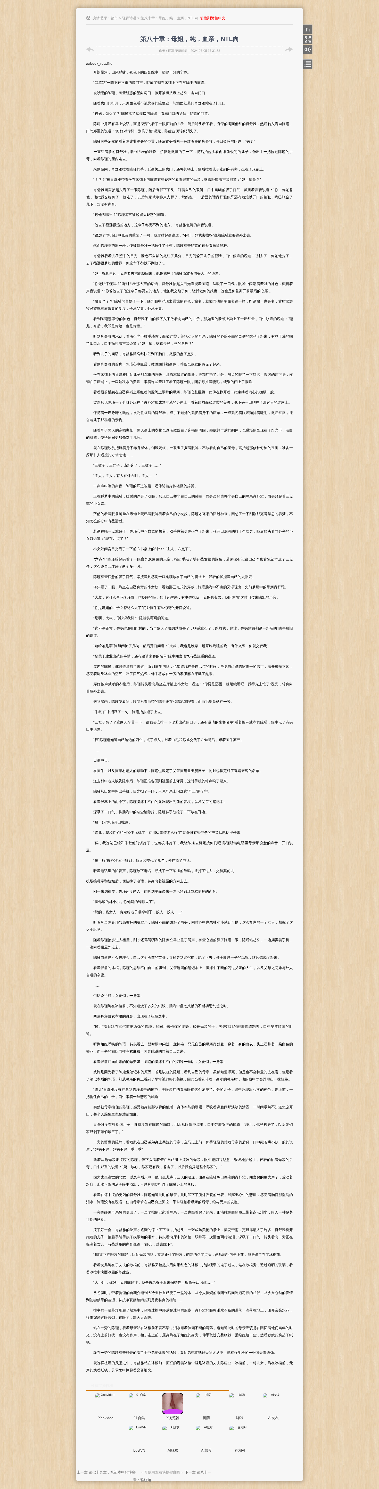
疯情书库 (100, 18)
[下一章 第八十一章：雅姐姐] (289, 49)
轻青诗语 (129, 18)
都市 (114, 18)
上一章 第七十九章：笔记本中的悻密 (106, 1472)
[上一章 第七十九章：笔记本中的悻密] (90, 49)
